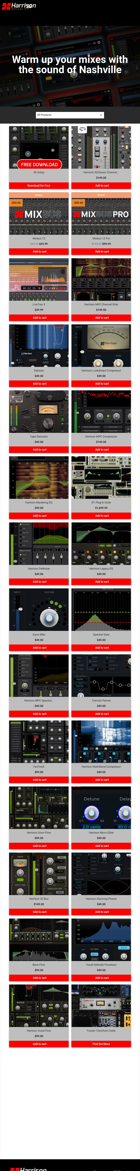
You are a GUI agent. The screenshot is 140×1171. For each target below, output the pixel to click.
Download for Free (38, 185)
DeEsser (39, 370)
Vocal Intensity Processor (101, 964)
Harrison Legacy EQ (101, 568)
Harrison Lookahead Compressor (101, 370)
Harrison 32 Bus (38, 898)
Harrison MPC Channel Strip (101, 304)
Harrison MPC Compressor (101, 436)
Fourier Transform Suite (101, 1030)
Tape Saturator (39, 436)
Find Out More (101, 1044)
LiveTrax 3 (39, 304)
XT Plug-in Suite (101, 502)
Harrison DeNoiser (39, 568)
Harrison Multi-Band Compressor (101, 766)
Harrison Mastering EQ (38, 502)
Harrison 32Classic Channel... (101, 172)
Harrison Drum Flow (39, 832)
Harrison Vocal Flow (39, 1030)
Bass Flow (39, 964)
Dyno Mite (39, 634)
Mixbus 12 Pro (101, 238)
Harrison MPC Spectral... (39, 700)
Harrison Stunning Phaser (101, 898)
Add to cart (102, 185)
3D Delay (38, 172)
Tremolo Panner (101, 700)
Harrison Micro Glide (101, 832)
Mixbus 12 (39, 238)
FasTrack (38, 766)
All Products (70, 115)
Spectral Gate (101, 634)
